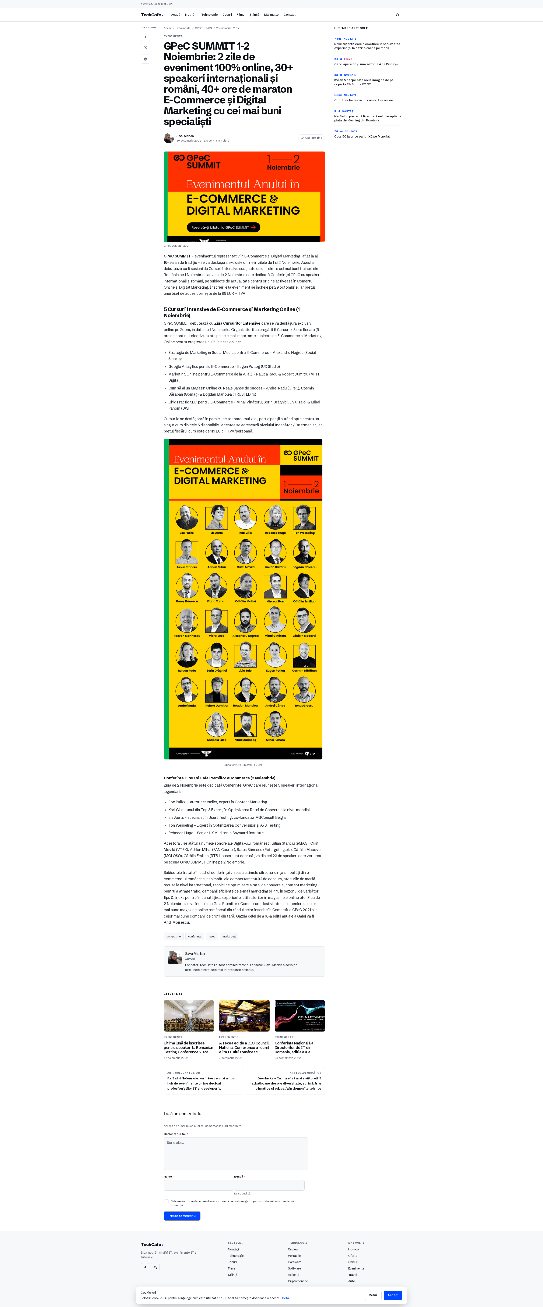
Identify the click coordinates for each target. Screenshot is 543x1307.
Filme (240, 15)
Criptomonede (298, 1281)
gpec (212, 936)
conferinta (195, 936)
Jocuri (227, 15)
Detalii (286, 1298)
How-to (353, 1249)
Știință (254, 15)
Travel (352, 1275)
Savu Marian (185, 136)
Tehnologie (209, 15)
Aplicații (293, 1275)
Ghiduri (353, 1262)
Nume (169, 1176)
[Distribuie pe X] (145, 47)
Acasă (175, 15)
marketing (229, 936)
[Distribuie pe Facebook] (145, 36)
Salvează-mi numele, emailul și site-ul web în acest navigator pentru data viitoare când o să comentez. (232, 1203)
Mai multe (271, 15)
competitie (174, 936)
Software (294, 1268)
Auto (351, 1281)
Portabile (294, 1256)
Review (293, 1249)
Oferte (352, 1256)
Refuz (373, 1295)
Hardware (294, 1262)
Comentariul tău (176, 1134)
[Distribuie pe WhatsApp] (145, 59)
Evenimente (183, 28)
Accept (393, 1295)
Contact (290, 15)
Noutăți (190, 15)
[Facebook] (145, 1267)
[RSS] (155, 1267)
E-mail (239, 1176)
